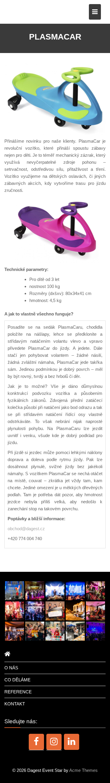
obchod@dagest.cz (26, 528)
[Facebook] (36, 741)
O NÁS (11, 667)
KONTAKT (14, 703)
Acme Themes (83, 770)
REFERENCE (18, 691)
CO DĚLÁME (17, 679)
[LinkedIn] (71, 741)
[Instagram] (54, 741)
